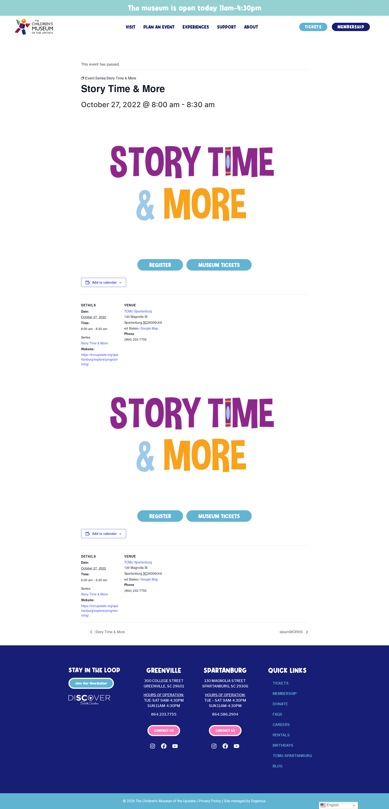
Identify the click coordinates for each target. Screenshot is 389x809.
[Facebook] (164, 746)
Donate (280, 704)
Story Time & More (94, 343)
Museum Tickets (219, 265)
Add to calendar (104, 282)
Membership (285, 693)
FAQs (277, 714)
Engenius (258, 801)
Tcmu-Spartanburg (292, 756)
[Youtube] (175, 746)
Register (160, 265)
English (332, 805)
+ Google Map (148, 328)
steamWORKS (292, 631)
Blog (278, 766)
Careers (281, 725)
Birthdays (283, 745)
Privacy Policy (210, 801)
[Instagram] (152, 746)
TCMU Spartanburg (138, 311)
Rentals (281, 735)
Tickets (281, 683)
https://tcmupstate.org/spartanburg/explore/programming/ (99, 359)
